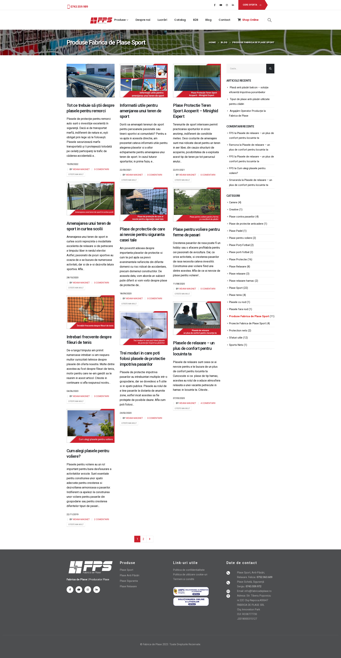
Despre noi (143, 20)
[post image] (91, 80)
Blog (208, 20)
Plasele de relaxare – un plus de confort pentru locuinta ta (193, 348)
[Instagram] (226, 4)
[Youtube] (220, 4)
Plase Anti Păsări (129, 575)
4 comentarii (208, 403)
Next (149, 539)
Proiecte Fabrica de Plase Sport (247, 323)
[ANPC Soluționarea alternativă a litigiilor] (191, 591)
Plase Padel (236, 230)
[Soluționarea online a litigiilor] (191, 601)
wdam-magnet (81, 169)
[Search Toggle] (269, 20)
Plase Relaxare (237, 266)
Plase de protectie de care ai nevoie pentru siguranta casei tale (142, 235)
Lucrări (162, 20)
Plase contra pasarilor (242, 216)
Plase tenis (235, 295)
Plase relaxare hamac (241, 280)
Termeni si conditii (183, 579)
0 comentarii (101, 169)
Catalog (180, 20)
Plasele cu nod (237, 302)
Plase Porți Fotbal (239, 245)
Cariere (233, 202)
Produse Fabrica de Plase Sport (249, 316)
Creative (234, 209)
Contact (224, 20)
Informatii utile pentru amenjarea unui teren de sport (140, 111)
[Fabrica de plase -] (101, 20)
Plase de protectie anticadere (246, 223)
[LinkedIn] (232, 4)
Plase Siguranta (129, 580)
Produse (120, 20)
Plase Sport (236, 287)
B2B (195, 20)
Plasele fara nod (238, 309)
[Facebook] (214, 4)
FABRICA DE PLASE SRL (250, 604)
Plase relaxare (237, 273)
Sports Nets (236, 345)
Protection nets (238, 330)
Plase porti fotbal (239, 252)
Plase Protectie (238, 259)
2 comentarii (101, 519)
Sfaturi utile (235, 337)
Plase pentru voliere (240, 238)
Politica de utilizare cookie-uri (190, 574)
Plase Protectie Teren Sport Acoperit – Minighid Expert (195, 111)
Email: (241, 591)
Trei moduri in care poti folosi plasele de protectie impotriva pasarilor (142, 359)
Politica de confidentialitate (189, 569)
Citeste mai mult (75, 174)
